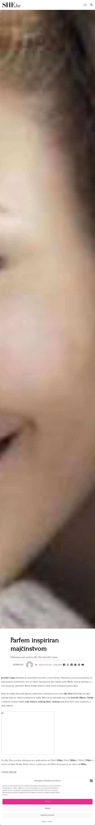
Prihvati (47, 802)
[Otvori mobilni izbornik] (85, 5)
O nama (44, 821)
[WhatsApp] (75, 665)
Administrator (45, 664)
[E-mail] (82, 665)
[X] (68, 665)
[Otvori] (91, 5)
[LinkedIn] (71, 665)
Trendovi (18, 664)
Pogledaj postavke (47, 815)
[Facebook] (64, 665)
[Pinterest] (79, 665)
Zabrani (47, 808)
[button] (91, 780)
